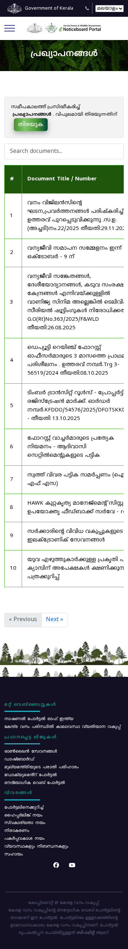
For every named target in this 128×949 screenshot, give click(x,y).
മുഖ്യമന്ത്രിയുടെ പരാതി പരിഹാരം (41, 766)
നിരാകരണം (16, 830)
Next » (54, 619)
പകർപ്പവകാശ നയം (24, 838)
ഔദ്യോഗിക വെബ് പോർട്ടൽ (34, 782)
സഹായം (13, 853)
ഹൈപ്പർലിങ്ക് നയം (23, 815)
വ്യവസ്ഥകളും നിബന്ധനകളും (36, 846)
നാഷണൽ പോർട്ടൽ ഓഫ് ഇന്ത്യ (38, 718)
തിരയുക (30, 124)
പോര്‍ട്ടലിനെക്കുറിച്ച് (23, 807)
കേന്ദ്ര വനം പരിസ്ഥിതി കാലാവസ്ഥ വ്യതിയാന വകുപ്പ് (62, 726)
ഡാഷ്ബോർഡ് (19, 758)
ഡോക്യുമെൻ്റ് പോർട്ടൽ (30, 774)
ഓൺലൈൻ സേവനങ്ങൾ (30, 751)
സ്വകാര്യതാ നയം (24, 822)
